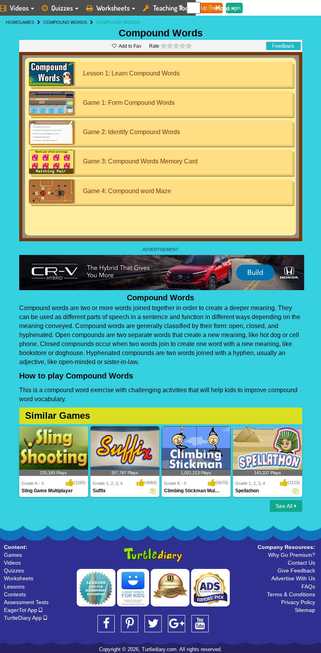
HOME (12, 22)
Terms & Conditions (291, 594)
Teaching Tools (173, 8)
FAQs (308, 586)
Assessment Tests (26, 602)
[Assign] (152, 491)
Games (13, 555)
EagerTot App (21, 610)
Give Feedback (296, 570)
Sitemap (305, 610)
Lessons (14, 586)
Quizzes (62, 8)
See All (284, 506)
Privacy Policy (298, 602)
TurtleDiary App (23, 618)
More (222, 8)
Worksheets (113, 8)
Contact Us (301, 563)
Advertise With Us (293, 578)
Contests (15, 594)
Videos (12, 563)
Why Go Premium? (291, 555)
